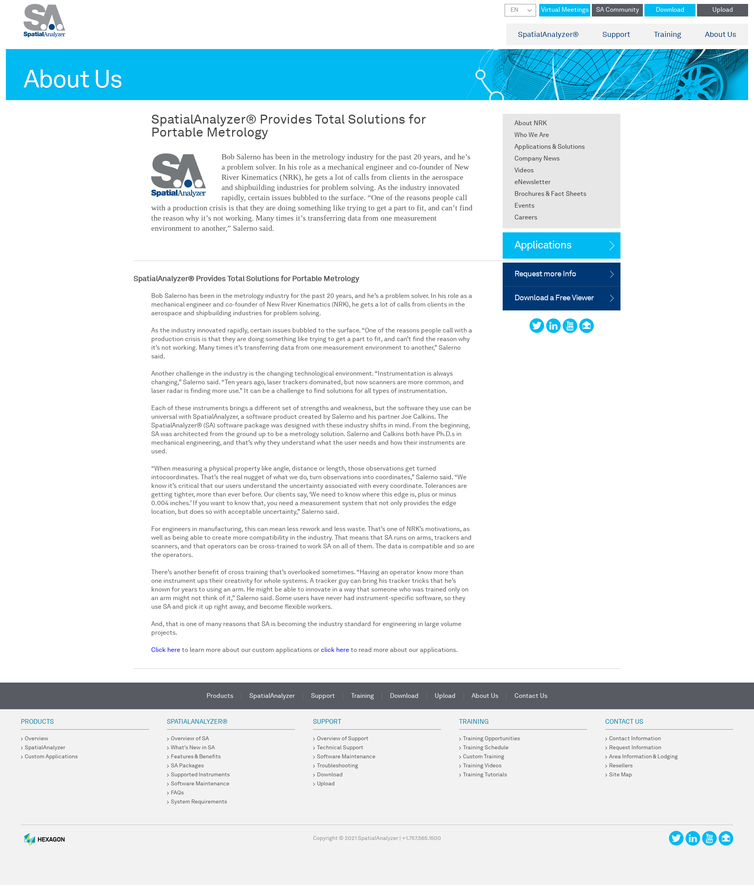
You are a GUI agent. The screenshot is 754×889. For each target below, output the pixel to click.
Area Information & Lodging (643, 756)
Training (667, 35)
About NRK (530, 123)
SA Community (617, 10)
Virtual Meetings (565, 10)
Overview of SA (190, 738)
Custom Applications (51, 756)
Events (524, 206)
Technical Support (340, 747)
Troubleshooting (337, 766)
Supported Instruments (200, 775)
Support (616, 35)
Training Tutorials (485, 775)
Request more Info (545, 274)
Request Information (635, 747)
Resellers (621, 766)
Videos (524, 171)
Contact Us (530, 696)
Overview (36, 738)
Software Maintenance (200, 784)
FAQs (177, 793)
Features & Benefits (196, 756)
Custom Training (483, 756)
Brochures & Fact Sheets (550, 194)
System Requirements (199, 802)
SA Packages (187, 766)
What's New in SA (193, 747)
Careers (525, 218)
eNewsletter (532, 182)
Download (670, 10)
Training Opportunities (491, 738)
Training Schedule (486, 747)
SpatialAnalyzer (548, 35)
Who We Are (531, 135)
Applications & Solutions (549, 147)
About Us (720, 35)
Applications (542, 245)
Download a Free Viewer (554, 298)
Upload (722, 10)
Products (220, 696)
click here (335, 650)
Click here (165, 650)
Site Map (620, 775)
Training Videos (482, 766)
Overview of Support (342, 738)
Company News (537, 159)
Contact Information (635, 738)
